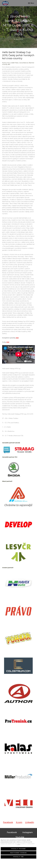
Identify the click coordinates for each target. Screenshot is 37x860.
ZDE (17, 338)
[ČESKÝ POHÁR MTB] (5, 3)
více (18, 844)
